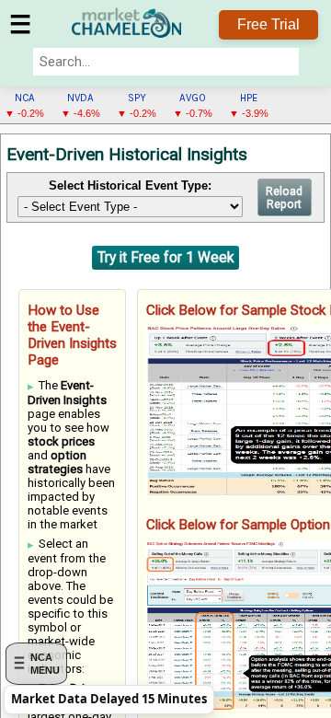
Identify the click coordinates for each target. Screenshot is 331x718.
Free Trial (268, 24)
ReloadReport (284, 198)
